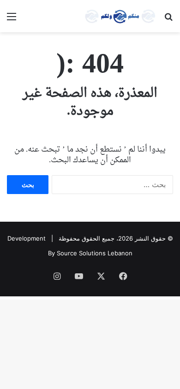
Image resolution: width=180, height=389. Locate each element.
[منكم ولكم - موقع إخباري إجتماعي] (120, 16)
